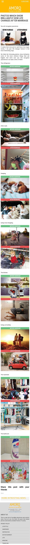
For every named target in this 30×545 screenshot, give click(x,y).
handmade (5, 529)
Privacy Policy (5, 523)
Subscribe (25, 1)
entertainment (7, 534)
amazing (4, 540)
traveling (5, 543)
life (3, 537)
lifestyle (5, 526)
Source (2, 493)
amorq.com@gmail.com (15, 511)
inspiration (6, 532)
